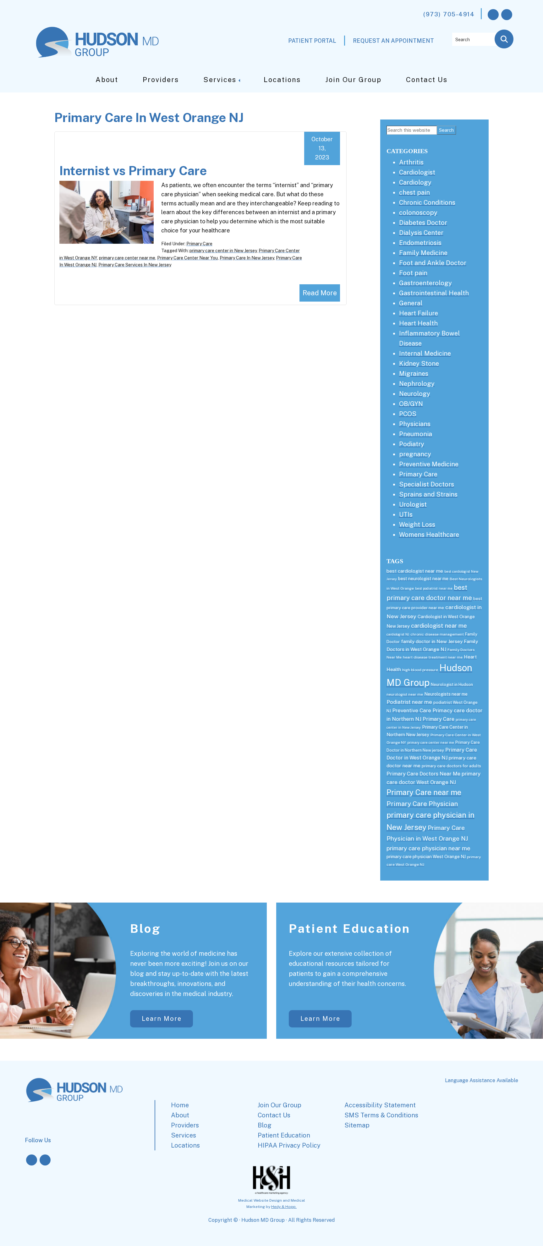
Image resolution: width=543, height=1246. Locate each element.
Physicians (415, 424)
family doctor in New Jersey (432, 641)
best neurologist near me (423, 578)
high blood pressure (420, 670)
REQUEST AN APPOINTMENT (393, 40)
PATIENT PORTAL (312, 40)
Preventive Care (411, 710)
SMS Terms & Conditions (381, 1115)
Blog (145, 928)
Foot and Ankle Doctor (432, 263)
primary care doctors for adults (451, 766)
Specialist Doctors (426, 484)
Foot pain (413, 273)
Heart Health (418, 323)
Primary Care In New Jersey (247, 257)
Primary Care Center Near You (187, 257)
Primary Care (199, 243)
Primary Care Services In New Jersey (134, 264)
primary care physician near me (428, 848)
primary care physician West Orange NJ (426, 856)
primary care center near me (127, 257)
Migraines (413, 373)
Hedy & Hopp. (284, 1206)
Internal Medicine (425, 353)
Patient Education (349, 928)
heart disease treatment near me (433, 657)
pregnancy (415, 454)
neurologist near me (405, 694)
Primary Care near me (424, 792)
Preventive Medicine (428, 464)
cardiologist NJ (398, 634)
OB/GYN (411, 404)
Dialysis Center (421, 232)
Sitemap (357, 1125)
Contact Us (426, 79)
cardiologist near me (439, 625)
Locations (282, 79)
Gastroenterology (425, 283)
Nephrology (417, 383)
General (411, 303)
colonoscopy (418, 212)
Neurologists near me (446, 694)
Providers (161, 79)
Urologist (413, 504)
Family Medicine (423, 253)
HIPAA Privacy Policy (289, 1145)
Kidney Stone (419, 363)
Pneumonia (415, 434)
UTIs (406, 514)
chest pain (414, 192)
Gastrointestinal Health (434, 293)
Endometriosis (420, 243)
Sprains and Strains (428, 494)
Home (180, 1105)
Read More (320, 293)
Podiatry (411, 444)
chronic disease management (437, 634)
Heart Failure (418, 313)
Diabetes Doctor (423, 222)
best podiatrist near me (433, 588)
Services (219, 79)
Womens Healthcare (429, 534)
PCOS (407, 414)
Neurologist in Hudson (452, 684)
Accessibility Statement (380, 1105)
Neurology (414, 394)
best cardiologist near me (415, 571)
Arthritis (411, 162)
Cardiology (415, 182)
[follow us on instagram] (506, 14)
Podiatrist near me (409, 702)
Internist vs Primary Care (133, 170)
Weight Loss (417, 524)
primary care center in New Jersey (223, 250)
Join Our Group (353, 79)
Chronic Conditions (427, 202)
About (107, 79)
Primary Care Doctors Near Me (423, 774)
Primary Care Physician (422, 804)
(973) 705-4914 (448, 14)
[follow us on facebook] (493, 14)
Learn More (162, 1018)
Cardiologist (417, 172)
